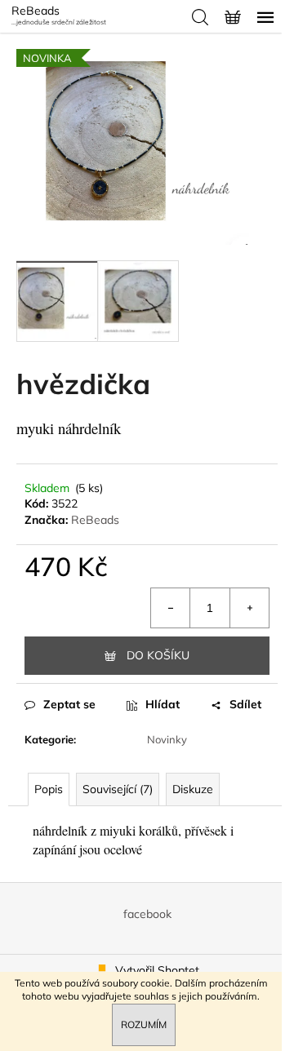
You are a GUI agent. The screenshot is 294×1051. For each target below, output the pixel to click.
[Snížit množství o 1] (170, 607)
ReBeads (95, 519)
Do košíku (158, 655)
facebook (147, 914)
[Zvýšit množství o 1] (249, 607)
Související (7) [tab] (117, 789)
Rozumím (144, 1024)
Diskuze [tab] (192, 789)
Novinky (167, 739)
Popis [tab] (48, 789)
